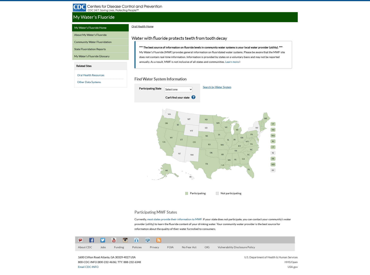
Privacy (154, 247)
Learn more (232, 61)
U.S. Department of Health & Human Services (271, 257)
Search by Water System (217, 87)
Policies (137, 247)
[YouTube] (114, 240)
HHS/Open (291, 262)
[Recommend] (92, 240)
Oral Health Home (142, 26)
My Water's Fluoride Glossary (91, 56)
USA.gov (293, 266)
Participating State (150, 88)
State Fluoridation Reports (90, 49)
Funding (119, 247)
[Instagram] (126, 240)
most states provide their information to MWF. (174, 219)
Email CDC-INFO (88, 266)
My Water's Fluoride (94, 17)
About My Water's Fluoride (90, 34)
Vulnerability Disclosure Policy (236, 247)
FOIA (170, 247)
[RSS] (159, 240)
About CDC (85, 247)
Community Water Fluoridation (93, 42)
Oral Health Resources (90, 75)
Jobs (103, 247)
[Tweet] (103, 240)
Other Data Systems (89, 82)
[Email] (81, 240)
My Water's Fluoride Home (90, 27)
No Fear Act (189, 247)
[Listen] (137, 240)
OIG (207, 247)
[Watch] (148, 240)
